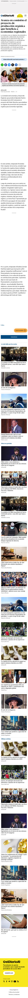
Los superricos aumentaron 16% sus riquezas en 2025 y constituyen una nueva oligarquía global (12, 686)
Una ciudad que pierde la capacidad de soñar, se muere (13, 732)
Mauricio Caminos (5, 542)
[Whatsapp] (2, 64)
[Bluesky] (9, 64)
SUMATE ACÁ (9, 973)
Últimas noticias (6, 739)
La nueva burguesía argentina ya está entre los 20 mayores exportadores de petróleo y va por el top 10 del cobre (13, 411)
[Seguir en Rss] (18, 981)
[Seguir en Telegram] (9, 981)
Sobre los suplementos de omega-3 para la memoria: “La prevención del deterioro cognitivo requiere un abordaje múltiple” (14, 857)
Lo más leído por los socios (9, 344)
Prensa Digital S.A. (14, 989)
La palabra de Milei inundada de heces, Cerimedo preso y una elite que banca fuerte (13, 364)
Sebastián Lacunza (5, 367)
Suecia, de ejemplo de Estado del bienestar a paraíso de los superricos (12, 639)
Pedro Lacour (4, 439)
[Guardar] (19, 64)
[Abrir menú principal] (25, 15)
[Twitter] (12, 64)
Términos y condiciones (14, 994)
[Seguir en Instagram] (12, 981)
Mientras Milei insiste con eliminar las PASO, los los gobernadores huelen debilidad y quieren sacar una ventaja (13, 589)
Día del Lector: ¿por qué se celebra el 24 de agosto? (14, 930)
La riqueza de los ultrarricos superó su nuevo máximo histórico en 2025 (13, 662)
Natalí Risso (4, 690)
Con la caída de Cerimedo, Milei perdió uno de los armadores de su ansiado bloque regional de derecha (13, 539)
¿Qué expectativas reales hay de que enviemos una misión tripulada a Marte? (12, 564)
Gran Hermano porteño (20, 1)
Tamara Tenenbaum (5, 389)
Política (2, 325)
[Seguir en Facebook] (6, 981)
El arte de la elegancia (8, 388)
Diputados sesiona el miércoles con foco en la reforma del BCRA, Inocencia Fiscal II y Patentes (14, 488)
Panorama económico (13, 1)
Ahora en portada (6, 443)
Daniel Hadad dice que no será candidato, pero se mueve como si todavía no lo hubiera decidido (12, 436)
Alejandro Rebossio (5, 414)
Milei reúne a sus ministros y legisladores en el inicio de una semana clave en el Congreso (13, 463)
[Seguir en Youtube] (15, 981)
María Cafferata (4, 593)
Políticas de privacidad (14, 992)
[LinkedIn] (16, 64)
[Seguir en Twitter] (4, 981)
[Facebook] (5, 64)
